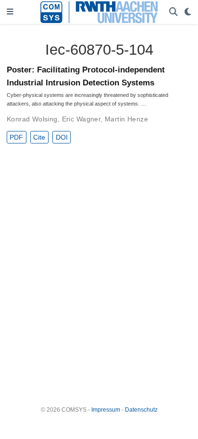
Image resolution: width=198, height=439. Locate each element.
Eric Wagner (81, 119)
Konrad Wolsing (32, 119)
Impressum (105, 409)
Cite (39, 137)
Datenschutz (141, 409)
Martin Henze (126, 119)
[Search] (173, 12)
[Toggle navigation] (10, 12)
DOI (62, 137)
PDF (16, 137)
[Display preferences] (188, 12)
